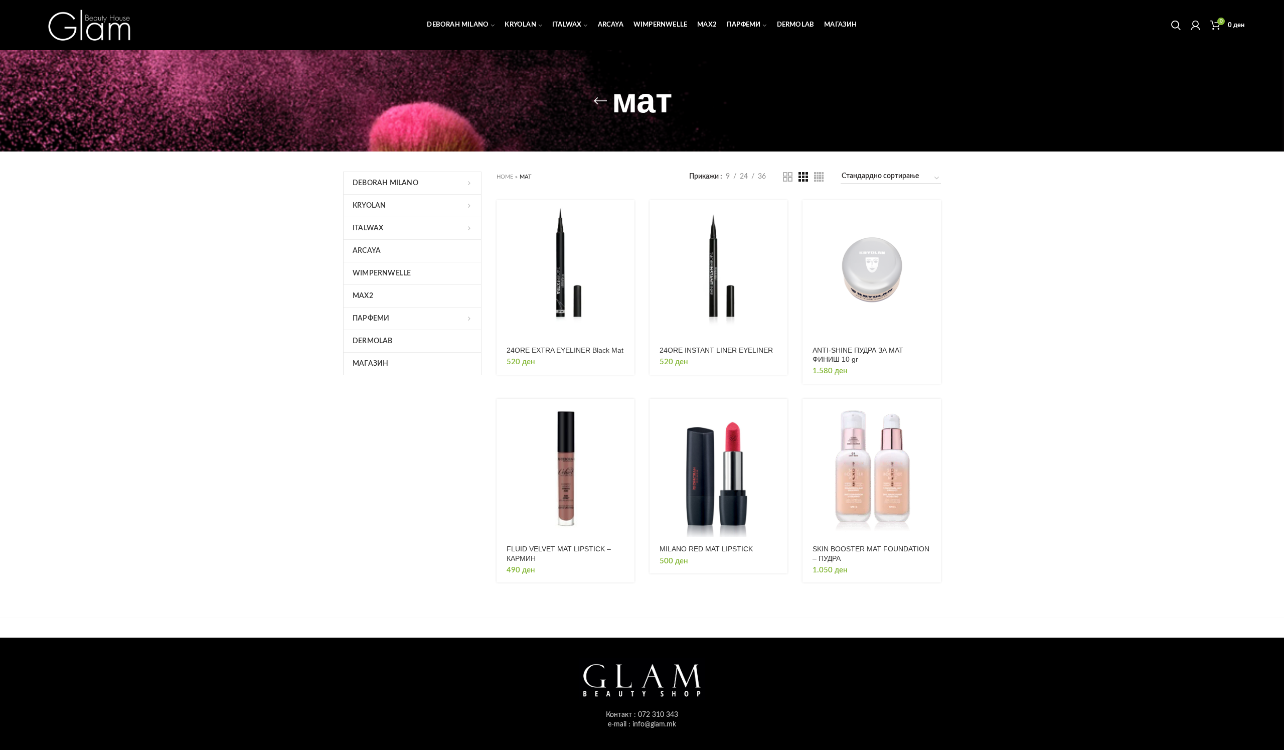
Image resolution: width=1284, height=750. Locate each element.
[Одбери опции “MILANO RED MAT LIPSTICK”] (779, 415)
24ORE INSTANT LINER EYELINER (716, 350)
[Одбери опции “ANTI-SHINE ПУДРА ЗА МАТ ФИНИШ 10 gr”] (933, 216)
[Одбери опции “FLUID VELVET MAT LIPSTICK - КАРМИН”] (626, 415)
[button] (626, 216)
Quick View (626, 239)
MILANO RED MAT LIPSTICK (706, 549)
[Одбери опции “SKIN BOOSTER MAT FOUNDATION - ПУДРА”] (933, 415)
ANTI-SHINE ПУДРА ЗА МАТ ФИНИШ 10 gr (858, 354)
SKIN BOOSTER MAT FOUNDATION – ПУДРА (871, 553)
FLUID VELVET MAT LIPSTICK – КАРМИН (559, 553)
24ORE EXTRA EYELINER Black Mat (565, 350)
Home (505, 177)
